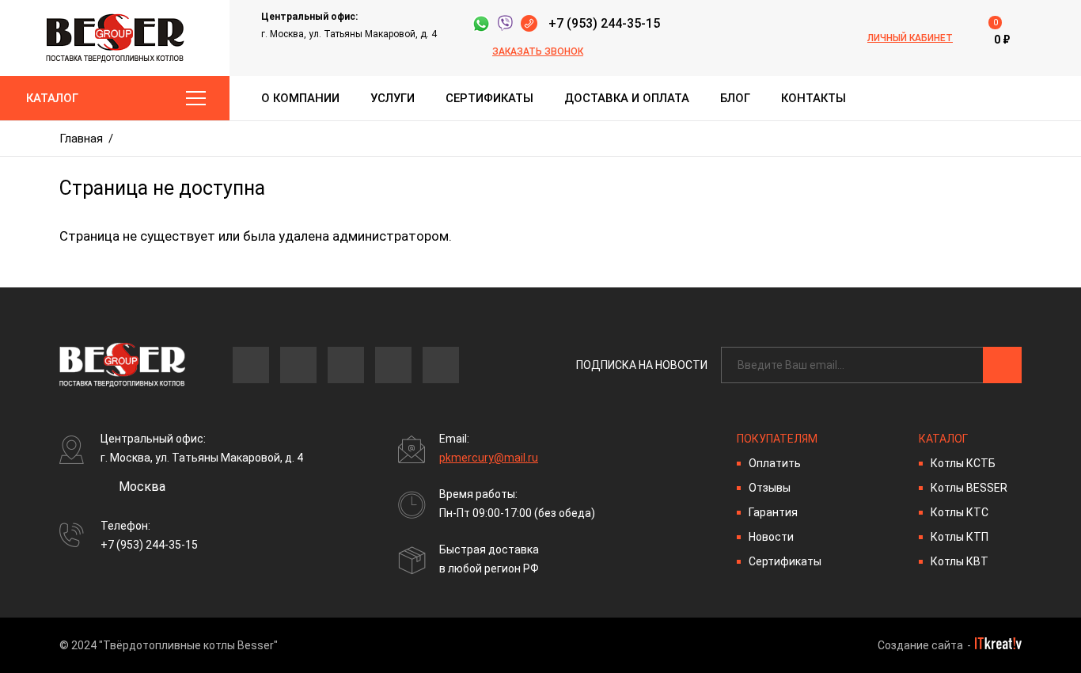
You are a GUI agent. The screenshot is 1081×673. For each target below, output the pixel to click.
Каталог (52, 98)
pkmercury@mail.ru (488, 457)
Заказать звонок (537, 51)
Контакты (813, 98)
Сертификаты (489, 98)
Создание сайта (920, 645)
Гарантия (773, 512)
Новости (771, 536)
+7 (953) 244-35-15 (604, 23)
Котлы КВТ (959, 561)
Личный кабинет (910, 38)
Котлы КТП (959, 536)
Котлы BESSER (969, 487)
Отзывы (770, 487)
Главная (81, 138)
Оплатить (775, 463)
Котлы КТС (959, 512)
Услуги (392, 98)
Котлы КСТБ (963, 463)
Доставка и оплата (626, 98)
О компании (300, 98)
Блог (735, 98)
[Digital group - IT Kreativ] (998, 643)
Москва (142, 486)
